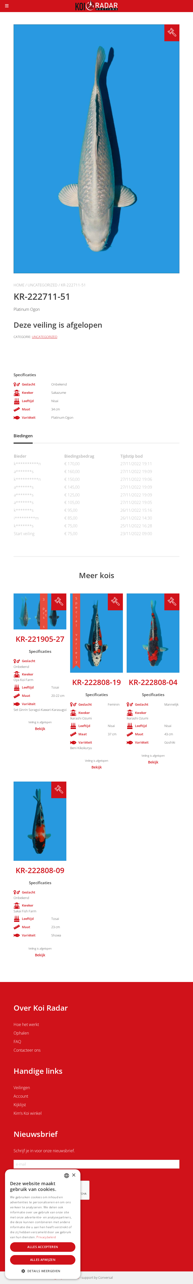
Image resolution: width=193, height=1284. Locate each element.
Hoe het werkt (26, 1024)
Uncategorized (43, 284)
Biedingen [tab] (23, 436)
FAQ (17, 1041)
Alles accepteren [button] (42, 1247)
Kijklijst (20, 1104)
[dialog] (42, 1224)
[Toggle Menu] (7, 6)
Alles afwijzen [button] (43, 1260)
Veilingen (22, 1087)
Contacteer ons (27, 1050)
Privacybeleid (46, 1237)
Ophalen (21, 1033)
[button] (42, 1271)
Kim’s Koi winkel (28, 1113)
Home (19, 284)
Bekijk (40, 729)
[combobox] (66, 1175)
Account (21, 1096)
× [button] (73, 1175)
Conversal (105, 1277)
